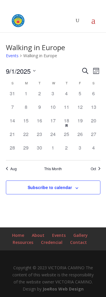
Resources (23, 242)
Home (18, 235)
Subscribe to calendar (50, 187)
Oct (93, 168)
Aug (13, 168)
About (38, 235)
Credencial (51, 242)
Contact (78, 242)
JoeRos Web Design (63, 289)
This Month (53, 168)
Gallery (80, 235)
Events (12, 55)
